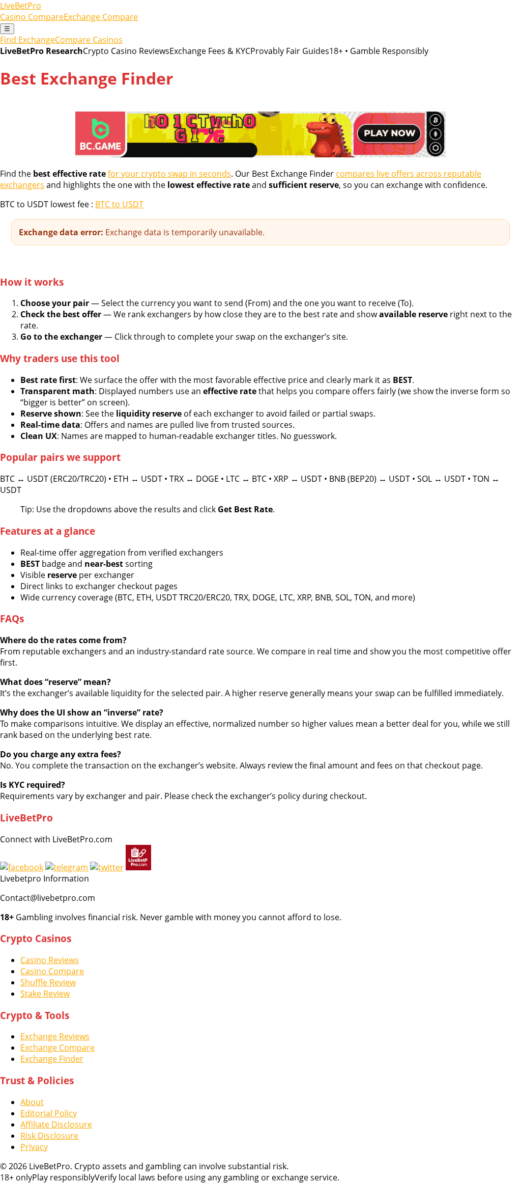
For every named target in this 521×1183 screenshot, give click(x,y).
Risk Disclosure (49, 1135)
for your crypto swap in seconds (169, 173)
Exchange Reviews (55, 1036)
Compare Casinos (89, 39)
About (32, 1102)
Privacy (34, 1146)
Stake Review (45, 993)
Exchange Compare (101, 16)
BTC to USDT (119, 204)
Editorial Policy (48, 1113)
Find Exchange (27, 39)
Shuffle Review (48, 982)
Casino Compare (32, 16)
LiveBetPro (20, 5)
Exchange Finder (51, 1058)
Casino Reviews (49, 960)
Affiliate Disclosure (56, 1124)
